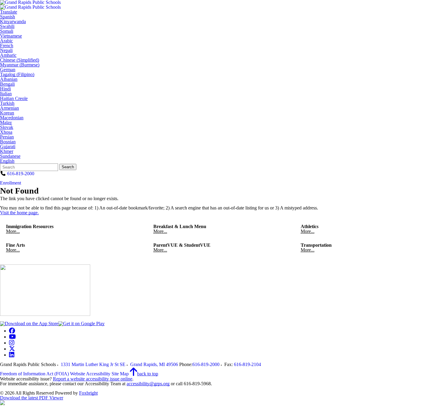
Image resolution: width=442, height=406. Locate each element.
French (6, 45)
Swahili (7, 26)
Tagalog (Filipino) (17, 74)
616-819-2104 (247, 364)
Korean (7, 113)
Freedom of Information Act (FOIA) (34, 373)
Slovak (6, 127)
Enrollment (10, 182)
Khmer (6, 151)
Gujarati (7, 146)
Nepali (6, 50)
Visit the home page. (19, 212)
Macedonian (11, 117)
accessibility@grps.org (148, 383)
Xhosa (6, 132)
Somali (6, 31)
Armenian (9, 108)
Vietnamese (11, 36)
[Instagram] (11, 342)
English (7, 161)
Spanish (7, 16)
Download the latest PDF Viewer (31, 397)
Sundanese (10, 156)
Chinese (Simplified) (19, 60)
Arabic (6, 40)
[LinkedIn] (11, 354)
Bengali (7, 84)
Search (68, 167)
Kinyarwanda (13, 21)
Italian (6, 93)
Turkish (7, 103)
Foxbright (88, 392)
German (7, 69)
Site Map (120, 373)
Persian (7, 137)
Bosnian (8, 141)
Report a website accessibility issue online (92, 378)
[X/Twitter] (12, 348)
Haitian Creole (14, 98)
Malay (6, 122)
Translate (8, 12)
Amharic (8, 55)
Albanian (8, 79)
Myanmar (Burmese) (19, 65)
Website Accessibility (90, 373)
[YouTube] (12, 336)
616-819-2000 (20, 173)
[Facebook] (12, 330)
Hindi (5, 89)
